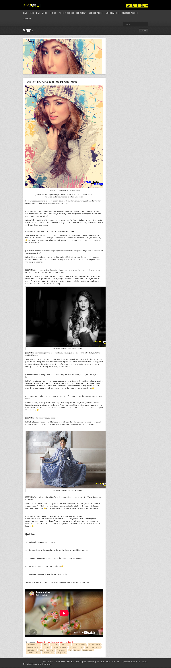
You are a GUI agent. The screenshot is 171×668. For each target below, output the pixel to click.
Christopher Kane (33, 645)
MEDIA (102, 662)
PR (70, 650)
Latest (70, 642)
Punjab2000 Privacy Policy (130, 662)
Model (41, 650)
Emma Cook (65, 645)
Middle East (31, 650)
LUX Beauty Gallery (59, 647)
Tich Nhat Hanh (48, 653)
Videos (44, 13)
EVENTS (78, 662)
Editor (45, 645)
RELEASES (144, 662)
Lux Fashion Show (76, 647)
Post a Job (115, 662)
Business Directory (57, 662)
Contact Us (27, 18)
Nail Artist (50, 650)
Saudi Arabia (87, 650)
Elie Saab (54, 645)
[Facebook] (137, 5)
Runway (77, 650)
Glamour (47, 642)
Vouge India (61, 653)
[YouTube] (142, 5)
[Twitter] (128, 5)
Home (25, 13)
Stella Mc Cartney (33, 653)
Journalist (46, 647)
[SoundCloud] (146, 5)
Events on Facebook (66, 13)
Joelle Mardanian (33, 647)
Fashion (40, 642)
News (38, 13)
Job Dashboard (88, 662)
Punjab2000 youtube (129, 13)
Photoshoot (61, 650)
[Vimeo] (133, 5)
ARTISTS (46, 662)
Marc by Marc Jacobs (93, 647)
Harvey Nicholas (94, 645)
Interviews (55, 642)
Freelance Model (79, 645)
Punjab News (81, 13)
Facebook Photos (96, 13)
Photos (52, 13)
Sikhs (31, 13)
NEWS (108, 662)
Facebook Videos (111, 13)
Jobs (97, 662)
